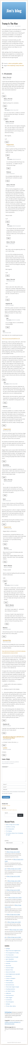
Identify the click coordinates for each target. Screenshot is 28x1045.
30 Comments (18, 26)
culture (10, 63)
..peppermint (7, 429)
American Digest (9, 967)
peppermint (10, 144)
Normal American (10, 984)
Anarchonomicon (10, 995)
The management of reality (12, 952)
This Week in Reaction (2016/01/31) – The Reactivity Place (14, 737)
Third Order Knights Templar (12, 987)
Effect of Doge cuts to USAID (12, 824)
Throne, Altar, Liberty (11, 1006)
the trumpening (11, 65)
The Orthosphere (10, 1002)
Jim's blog (14, 10)
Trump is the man (20, 65)
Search (6, 813)
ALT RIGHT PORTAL (10, 991)
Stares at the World (10, 972)
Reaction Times (9, 969)
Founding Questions (10, 989)
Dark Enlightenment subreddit (13, 974)
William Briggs (9, 980)
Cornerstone (9, 999)
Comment (5, 766)
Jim (5, 868)
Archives (7, 840)
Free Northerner (10, 982)
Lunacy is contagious (10, 978)
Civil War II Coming (10, 826)
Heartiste (8, 963)
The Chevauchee (10, 955)
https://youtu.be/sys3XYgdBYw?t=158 (11, 338)
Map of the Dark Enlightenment (13, 950)
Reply (4, 96)
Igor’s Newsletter (10, 959)
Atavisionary (9, 976)
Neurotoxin (8, 965)
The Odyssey (9, 831)
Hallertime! (8, 993)
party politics (15, 63)
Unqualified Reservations (11, 961)
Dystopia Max (7, 640)
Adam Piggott (9, 997)
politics (20, 63)
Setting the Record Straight (12, 957)
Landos (5, 748)
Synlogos (8, 948)
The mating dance (10, 829)
